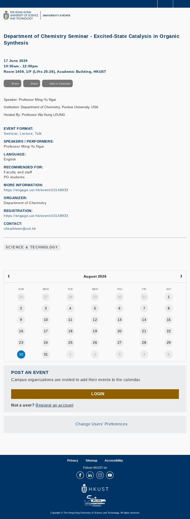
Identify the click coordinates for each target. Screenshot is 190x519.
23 (21, 342)
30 (120, 297)
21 (144, 331)
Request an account (54, 405)
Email (34, 83)
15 (169, 320)
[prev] (9, 277)
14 (144, 320)
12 (95, 320)
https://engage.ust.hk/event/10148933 (36, 190)
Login (97, 394)
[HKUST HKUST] (20, 15)
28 (70, 297)
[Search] (182, 3)
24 (46, 342)
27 (46, 297)
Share (15, 83)
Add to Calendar (60, 83)
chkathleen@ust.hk (20, 229)
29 (95, 297)
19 (95, 331)
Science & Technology (32, 247)
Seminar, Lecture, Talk (23, 133)
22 (169, 331)
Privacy (72, 460)
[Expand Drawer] (165, 3)
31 (144, 297)
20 (120, 331)
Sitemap (91, 460)
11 (70, 320)
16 (21, 331)
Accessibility (114, 460)
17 (46, 331)
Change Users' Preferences (101, 424)
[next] (181, 277)
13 (120, 320)
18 (70, 331)
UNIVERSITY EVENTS (57, 15)
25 (70, 342)
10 (46, 320)
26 (21, 297)
